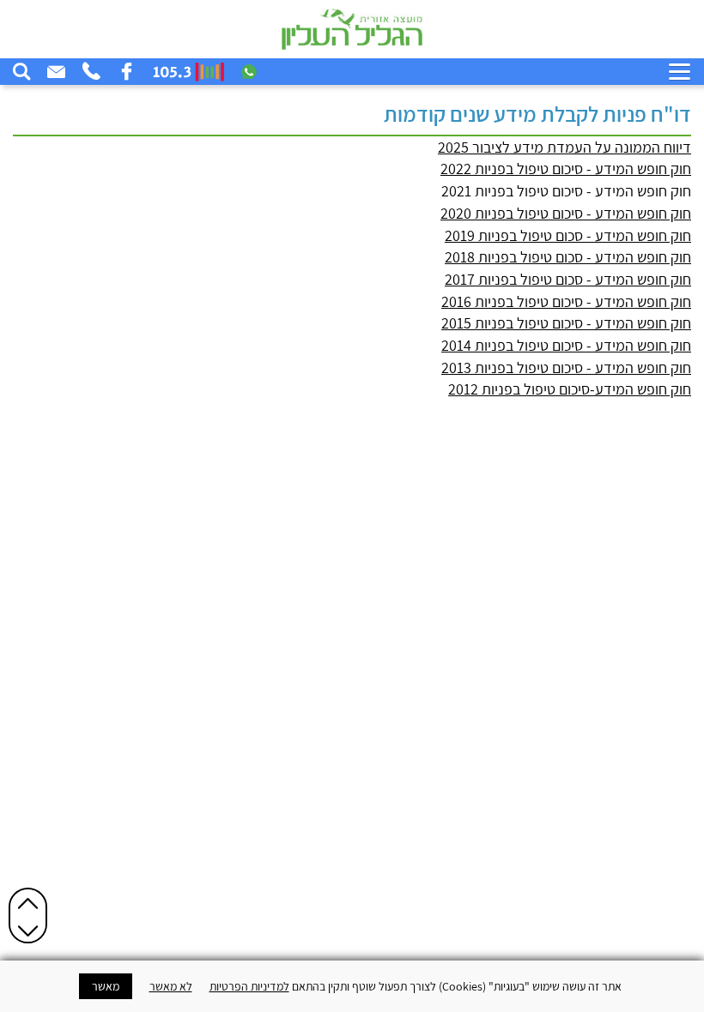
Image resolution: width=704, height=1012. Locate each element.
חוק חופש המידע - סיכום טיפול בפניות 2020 (565, 213)
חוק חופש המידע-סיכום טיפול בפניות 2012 (569, 389)
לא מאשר (170, 986)
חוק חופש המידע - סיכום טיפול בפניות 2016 (566, 301)
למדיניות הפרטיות (249, 986)
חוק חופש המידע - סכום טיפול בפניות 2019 (568, 235)
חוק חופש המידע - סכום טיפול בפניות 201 (568, 257)
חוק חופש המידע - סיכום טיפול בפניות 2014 (566, 345)
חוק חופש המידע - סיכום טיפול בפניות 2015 (566, 323)
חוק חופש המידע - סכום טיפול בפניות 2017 (568, 279)
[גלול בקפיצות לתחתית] (28, 930)
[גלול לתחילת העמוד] (28, 903)
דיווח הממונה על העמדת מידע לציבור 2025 (564, 147)
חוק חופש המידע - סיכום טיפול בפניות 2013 (566, 367)
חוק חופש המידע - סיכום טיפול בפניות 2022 (565, 168)
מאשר (105, 986)
